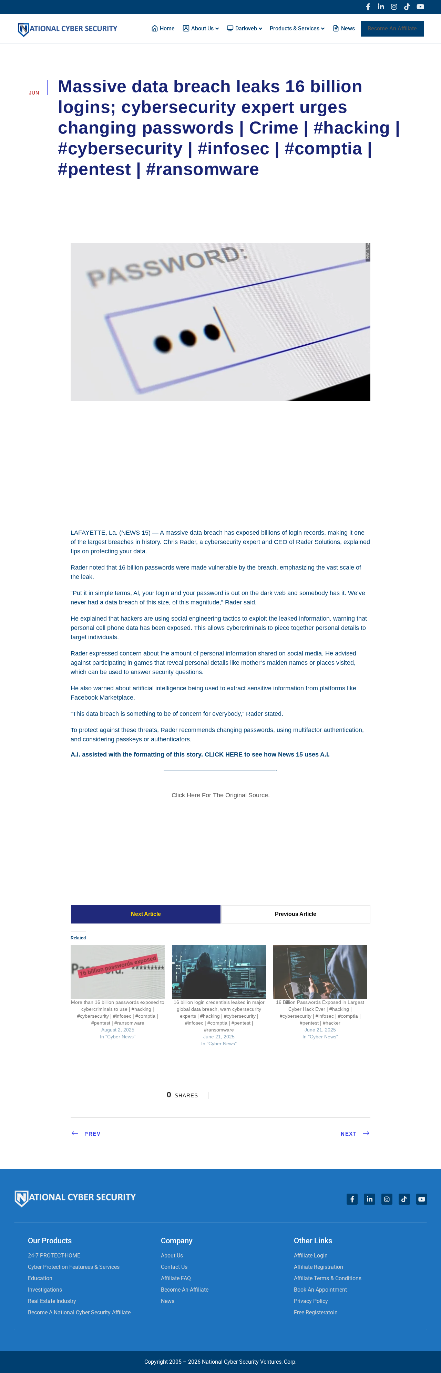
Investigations (45, 1289)
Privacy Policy (311, 1301)
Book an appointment (320, 1289)
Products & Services (294, 28)
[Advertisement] (220, 463)
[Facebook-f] (368, 6)
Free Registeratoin (316, 1312)
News (167, 1301)
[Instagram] (394, 6)
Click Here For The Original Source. (221, 795)
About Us (172, 1255)
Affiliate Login (311, 1255)
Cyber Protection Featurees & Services (74, 1267)
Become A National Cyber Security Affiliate (79, 1312)
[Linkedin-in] (381, 6)
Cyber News (223, 188)
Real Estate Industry (52, 1301)
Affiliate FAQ (176, 1278)
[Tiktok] (407, 6)
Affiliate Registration (318, 1267)
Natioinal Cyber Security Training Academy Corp (129, 188)
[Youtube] (420, 6)
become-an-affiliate (184, 1289)
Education (40, 1278)
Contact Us (174, 1267)
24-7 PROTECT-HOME (54, 1255)
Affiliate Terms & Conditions (327, 1278)
